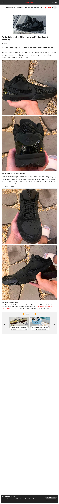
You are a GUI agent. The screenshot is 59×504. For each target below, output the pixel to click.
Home (3, 11)
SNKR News (47, 7)
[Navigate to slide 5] (30, 332)
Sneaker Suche (35, 7)
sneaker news (9, 11)
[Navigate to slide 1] (23, 332)
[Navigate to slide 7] (34, 332)
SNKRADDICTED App (12, 310)
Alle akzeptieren (51, 497)
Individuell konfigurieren (51, 500)
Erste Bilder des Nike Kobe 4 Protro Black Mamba (25, 11)
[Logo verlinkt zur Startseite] (29, 2)
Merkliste (54, 2)
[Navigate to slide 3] (27, 332)
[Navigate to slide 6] (32, 332)
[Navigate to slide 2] (25, 332)
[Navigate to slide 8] (35, 332)
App (53, 7)
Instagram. (37, 310)
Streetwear (20, 7)
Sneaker (27, 7)
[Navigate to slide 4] (28, 332)
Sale (42, 7)
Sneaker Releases (10, 7)
